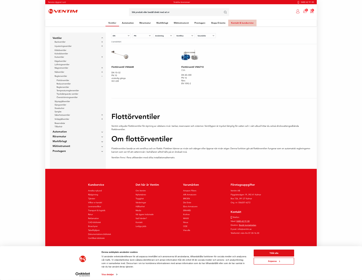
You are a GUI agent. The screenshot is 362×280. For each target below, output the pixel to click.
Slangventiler (60, 105)
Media (138, 210)
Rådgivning (93, 194)
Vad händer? (141, 218)
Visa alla (186, 230)
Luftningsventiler (62, 64)
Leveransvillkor (94, 206)
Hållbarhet (140, 206)
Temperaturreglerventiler (68, 90)
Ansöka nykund (95, 190)
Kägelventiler (60, 61)
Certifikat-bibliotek (96, 238)
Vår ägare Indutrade (145, 214)
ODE (185, 226)
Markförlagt (162, 22)
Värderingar (141, 202)
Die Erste (187, 202)
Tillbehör (58, 127)
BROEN (186, 198)
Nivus (185, 222)
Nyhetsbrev (141, 194)
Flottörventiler (63, 80)
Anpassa (272, 261)
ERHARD (187, 210)
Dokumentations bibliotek (99, 234)
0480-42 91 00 (243, 221)
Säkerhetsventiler (62, 115)
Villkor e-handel (95, 202)
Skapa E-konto (218, 22)
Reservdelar (60, 123)
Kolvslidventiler (61, 54)
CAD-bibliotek (94, 222)
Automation (128, 22)
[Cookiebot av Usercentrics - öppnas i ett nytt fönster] (82, 274)
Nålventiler (59, 72)
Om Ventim (141, 190)
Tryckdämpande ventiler (67, 94)
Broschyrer (93, 226)
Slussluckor (59, 108)
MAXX (186, 218)
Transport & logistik (96, 210)
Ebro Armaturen (190, 206)
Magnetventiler (61, 68)
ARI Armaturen (189, 194)
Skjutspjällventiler (62, 101)
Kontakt (139, 222)
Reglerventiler (61, 76)
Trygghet (140, 198)
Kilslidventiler (60, 50)
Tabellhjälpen (94, 230)
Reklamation (93, 218)
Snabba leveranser (182, 2)
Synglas (58, 112)
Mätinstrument (181, 22)
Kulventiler (59, 57)
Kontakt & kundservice (242, 22)
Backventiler (60, 42)
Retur (90, 214)
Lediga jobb (141, 226)
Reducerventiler (64, 84)
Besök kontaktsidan (247, 225)
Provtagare (199, 22)
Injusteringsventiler (63, 46)
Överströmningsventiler (67, 97)
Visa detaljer (108, 274)
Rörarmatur (145, 22)
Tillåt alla (274, 253)
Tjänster (91, 198)
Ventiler (112, 22)
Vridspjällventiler (62, 119)
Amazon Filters (189, 190)
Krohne (186, 214)
